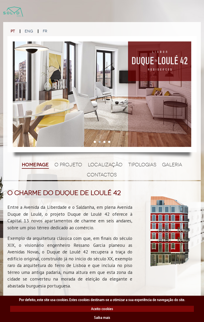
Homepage (35, 165)
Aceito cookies (102, 309)
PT (13, 31)
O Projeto (68, 165)
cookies (62, 300)
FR (45, 31)
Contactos (102, 175)
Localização (105, 165)
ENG (29, 31)
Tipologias (142, 165)
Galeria (172, 165)
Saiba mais (102, 317)
